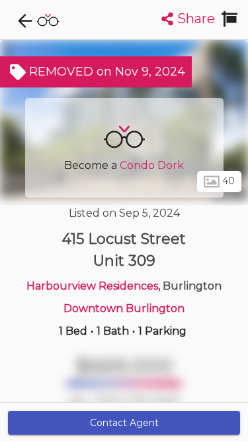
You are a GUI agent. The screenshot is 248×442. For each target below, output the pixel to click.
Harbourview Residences (92, 286)
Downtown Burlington (124, 308)
